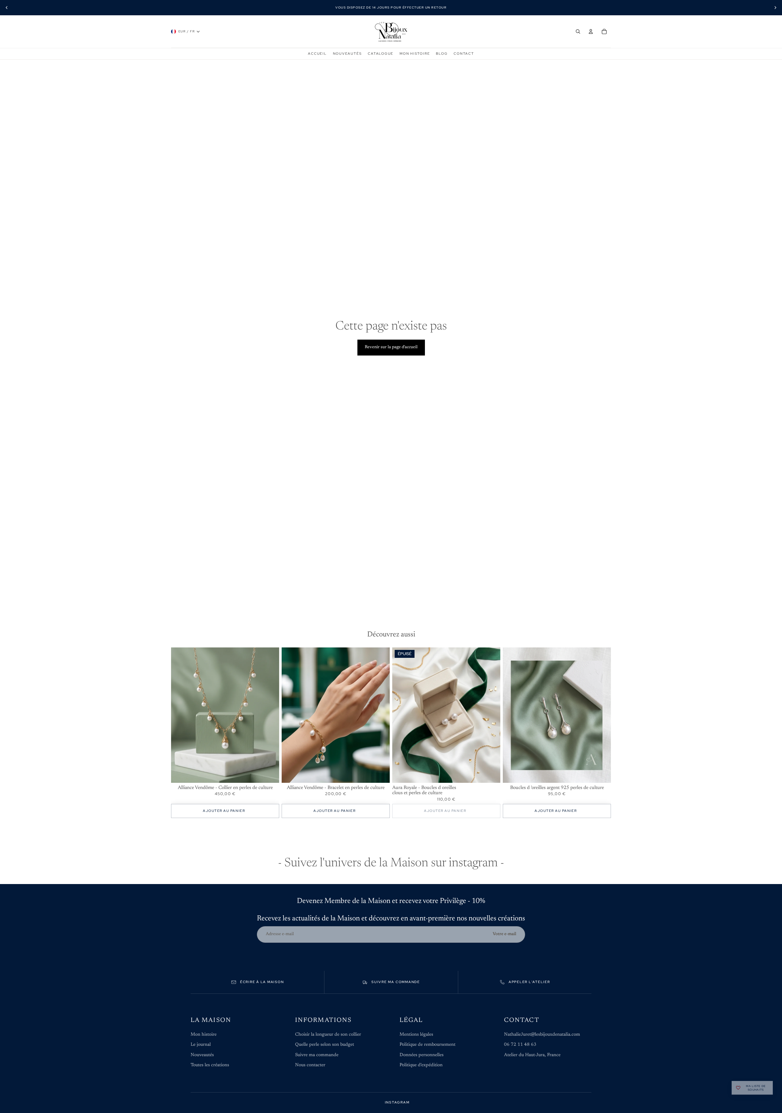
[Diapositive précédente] (6, 7)
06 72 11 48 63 (520, 1044)
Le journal (201, 1044)
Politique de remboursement (427, 1044)
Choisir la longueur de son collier (328, 1034)
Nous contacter (310, 1065)
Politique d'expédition (421, 1065)
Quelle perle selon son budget (324, 1044)
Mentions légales (416, 1034)
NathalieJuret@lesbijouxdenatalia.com (542, 1034)
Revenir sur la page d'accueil (391, 347)
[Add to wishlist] (271, 655)
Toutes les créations (210, 1065)
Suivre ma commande (316, 1055)
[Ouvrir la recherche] (578, 31)
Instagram (397, 1102)
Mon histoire (204, 1034)
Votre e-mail (504, 934)
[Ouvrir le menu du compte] (590, 31)
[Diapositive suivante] (775, 7)
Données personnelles (422, 1055)
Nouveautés (202, 1055)
